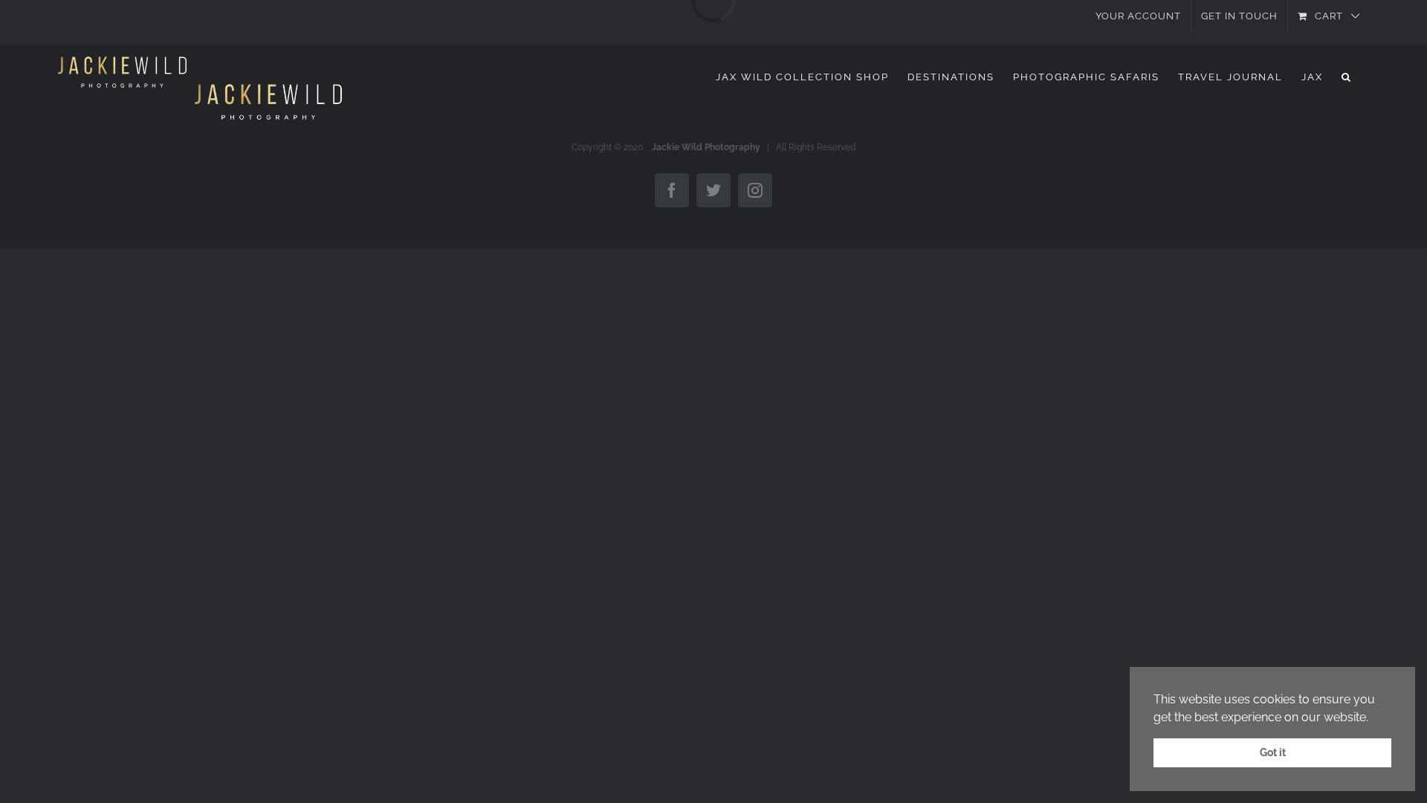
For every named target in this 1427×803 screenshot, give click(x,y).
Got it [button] (1273, 752)
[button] (1347, 76)
